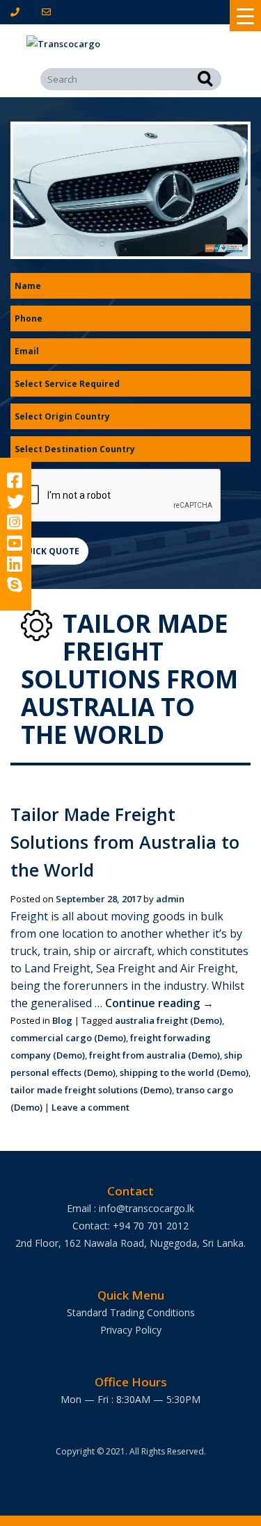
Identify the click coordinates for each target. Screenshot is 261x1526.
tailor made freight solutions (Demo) (91, 1090)
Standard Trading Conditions (131, 1312)
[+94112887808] (17, 12)
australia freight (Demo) (168, 1020)
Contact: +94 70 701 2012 (130, 1225)
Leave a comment (90, 1107)
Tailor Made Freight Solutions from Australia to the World (124, 841)
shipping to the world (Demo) (184, 1072)
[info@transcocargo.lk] (49, 12)
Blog (62, 1020)
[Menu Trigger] (245, 15)
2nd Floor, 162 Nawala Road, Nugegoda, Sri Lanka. (130, 1243)
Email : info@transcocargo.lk (130, 1208)
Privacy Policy (130, 1329)
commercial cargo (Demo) (68, 1037)
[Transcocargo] (130, 44)
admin (170, 899)
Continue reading (159, 1003)
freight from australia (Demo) (154, 1055)
